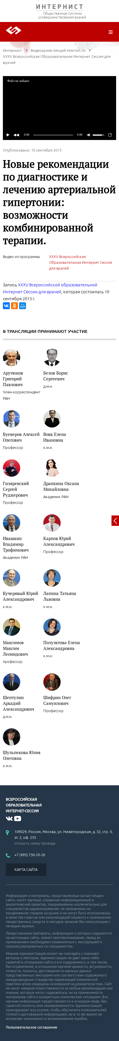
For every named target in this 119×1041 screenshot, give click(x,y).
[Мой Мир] (22, 305)
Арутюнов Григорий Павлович (13, 378)
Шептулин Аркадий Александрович (18, 703)
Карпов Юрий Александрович (59, 541)
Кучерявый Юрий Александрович (20, 596)
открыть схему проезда (34, 843)
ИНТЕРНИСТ (59, 8)
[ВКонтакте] (6, 305)
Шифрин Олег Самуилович (57, 700)
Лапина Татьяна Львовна (59, 596)
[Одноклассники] (14, 305)
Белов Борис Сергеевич (55, 376)
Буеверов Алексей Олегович (21, 437)
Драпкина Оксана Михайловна (61, 486)
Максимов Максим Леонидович (15, 648)
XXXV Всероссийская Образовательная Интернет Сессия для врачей (80, 262)
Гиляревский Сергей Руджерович (16, 489)
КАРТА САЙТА (26, 869)
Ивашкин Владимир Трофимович (16, 544)
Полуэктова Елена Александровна (61, 645)
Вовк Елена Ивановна (54, 437)
